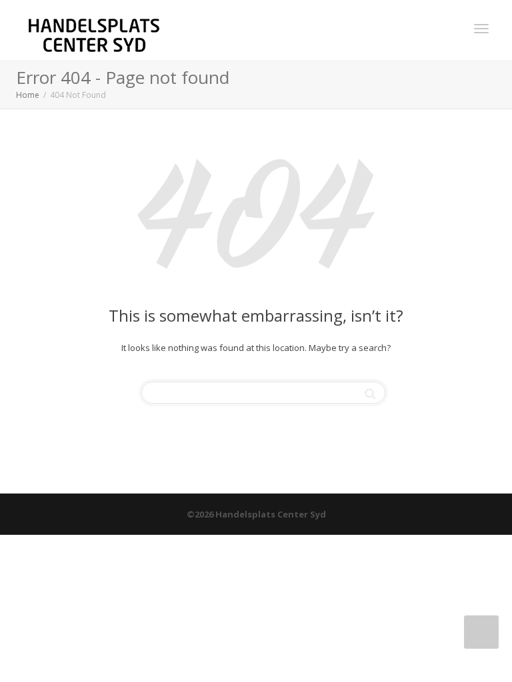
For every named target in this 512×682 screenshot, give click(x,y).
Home (27, 95)
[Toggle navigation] (481, 28)
